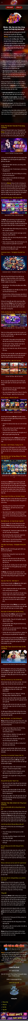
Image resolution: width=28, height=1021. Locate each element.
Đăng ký (5, 1004)
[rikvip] (14, 1014)
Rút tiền (4, 1007)
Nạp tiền (5, 1009)
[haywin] (14, 1018)
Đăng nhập (5, 1002)
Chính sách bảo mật (14, 982)
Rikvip (6, 37)
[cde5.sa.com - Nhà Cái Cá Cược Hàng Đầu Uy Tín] (14, 2)
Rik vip (9, 183)
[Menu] (2, 2)
